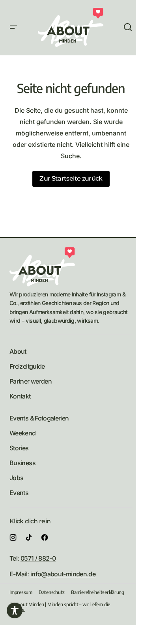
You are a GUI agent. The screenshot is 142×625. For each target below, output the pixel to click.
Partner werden (30, 381)
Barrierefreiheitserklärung (97, 592)
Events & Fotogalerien (39, 418)
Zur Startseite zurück (71, 178)
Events (18, 493)
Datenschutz (52, 592)
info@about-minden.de (62, 574)
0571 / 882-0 (38, 558)
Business (22, 463)
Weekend (22, 433)
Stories (19, 448)
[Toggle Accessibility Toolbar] (14, 610)
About (17, 351)
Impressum (20, 592)
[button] (13, 27)
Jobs (16, 478)
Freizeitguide (27, 366)
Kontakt (20, 396)
